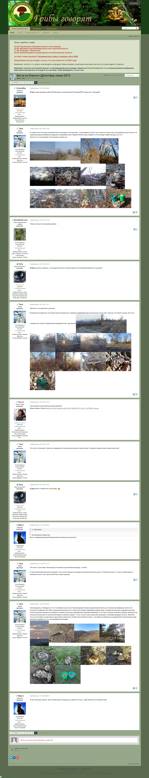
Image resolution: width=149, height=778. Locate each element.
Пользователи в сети (32, 32)
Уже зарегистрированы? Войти (116, 3)
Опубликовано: (39, 88)
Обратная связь (86, 769)
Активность (37, 28)
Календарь (45, 32)
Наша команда (51, 28)
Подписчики (129, 75)
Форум (12, 32)
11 (35, 82)
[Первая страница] (11, 82)
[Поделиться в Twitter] (11, 757)
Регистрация (134, 3)
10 (32, 82)
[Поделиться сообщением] (137, 88)
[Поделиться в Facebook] (14, 757)
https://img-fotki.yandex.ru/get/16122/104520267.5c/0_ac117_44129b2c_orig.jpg (72, 408)
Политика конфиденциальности (68, 769)
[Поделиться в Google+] (17, 757)
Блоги (20, 32)
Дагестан (41, 78)
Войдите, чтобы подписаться (115, 75)
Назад (16, 82)
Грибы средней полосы (19, 28)
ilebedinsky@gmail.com (97, 68)
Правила (55, 32)
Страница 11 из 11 (44, 82)
